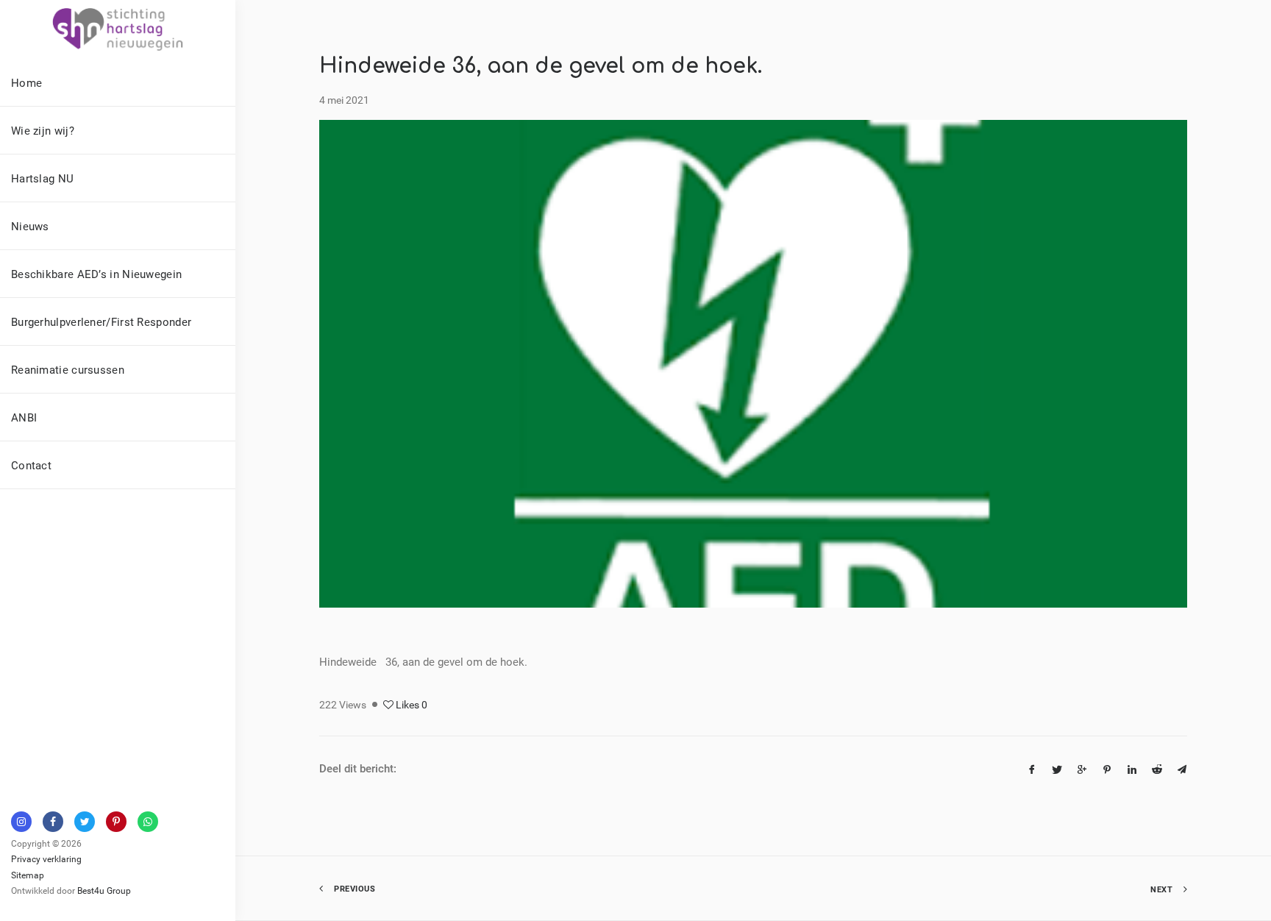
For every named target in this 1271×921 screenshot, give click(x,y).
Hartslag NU (42, 178)
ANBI (24, 417)
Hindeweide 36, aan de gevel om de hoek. (540, 66)
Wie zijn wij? (42, 130)
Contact (31, 465)
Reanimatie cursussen (67, 369)
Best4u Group (104, 890)
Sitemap (27, 875)
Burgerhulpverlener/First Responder (101, 321)
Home (26, 82)
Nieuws (30, 225)
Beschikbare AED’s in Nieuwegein (96, 273)
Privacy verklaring (46, 858)
